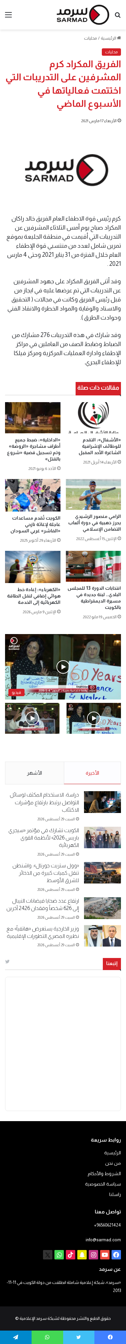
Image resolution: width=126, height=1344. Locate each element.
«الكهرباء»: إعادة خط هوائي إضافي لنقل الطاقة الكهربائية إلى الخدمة (33, 596)
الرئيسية (109, 38)
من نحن (113, 1163)
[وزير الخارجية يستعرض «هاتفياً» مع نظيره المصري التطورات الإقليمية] (102, 936)
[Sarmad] (83, 15)
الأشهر (34, 773)
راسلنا (115, 1194)
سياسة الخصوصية (103, 1184)
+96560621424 (107, 1225)
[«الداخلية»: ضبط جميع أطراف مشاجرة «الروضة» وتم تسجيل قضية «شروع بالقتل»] (32, 417)
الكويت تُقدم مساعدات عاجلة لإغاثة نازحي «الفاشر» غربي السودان (35, 524)
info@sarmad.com (103, 1239)
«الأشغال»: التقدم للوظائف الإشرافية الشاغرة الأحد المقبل (100, 446)
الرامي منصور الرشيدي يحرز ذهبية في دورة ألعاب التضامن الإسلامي (94, 523)
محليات (90, 38)
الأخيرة (92, 773)
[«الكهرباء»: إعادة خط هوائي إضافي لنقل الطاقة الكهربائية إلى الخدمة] (32, 567)
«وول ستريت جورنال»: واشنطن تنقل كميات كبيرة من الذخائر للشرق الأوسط (45, 873)
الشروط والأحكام (104, 1173)
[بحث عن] (117, 17)
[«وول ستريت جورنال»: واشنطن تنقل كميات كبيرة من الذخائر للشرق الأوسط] (102, 873)
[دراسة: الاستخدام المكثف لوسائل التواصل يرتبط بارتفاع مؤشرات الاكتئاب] (102, 802)
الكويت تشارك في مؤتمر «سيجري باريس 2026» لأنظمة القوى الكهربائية (43, 837)
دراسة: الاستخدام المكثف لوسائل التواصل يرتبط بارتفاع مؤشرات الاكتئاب (44, 802)
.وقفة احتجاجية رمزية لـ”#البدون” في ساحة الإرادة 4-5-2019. (98, 748)
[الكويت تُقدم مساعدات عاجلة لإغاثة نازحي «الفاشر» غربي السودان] (32, 495)
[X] (47, 1254)
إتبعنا (112, 963)
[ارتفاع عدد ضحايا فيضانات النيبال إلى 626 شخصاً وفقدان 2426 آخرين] (102, 908)
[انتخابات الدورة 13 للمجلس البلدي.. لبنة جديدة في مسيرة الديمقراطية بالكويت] (93, 566)
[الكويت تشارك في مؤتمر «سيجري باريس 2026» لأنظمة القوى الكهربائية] (102, 838)
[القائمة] (8, 17)
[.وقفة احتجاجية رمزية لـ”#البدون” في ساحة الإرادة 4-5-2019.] (94, 718)
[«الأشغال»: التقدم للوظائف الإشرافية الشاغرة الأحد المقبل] (93, 417)
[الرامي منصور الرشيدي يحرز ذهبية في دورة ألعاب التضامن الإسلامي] (93, 494)
